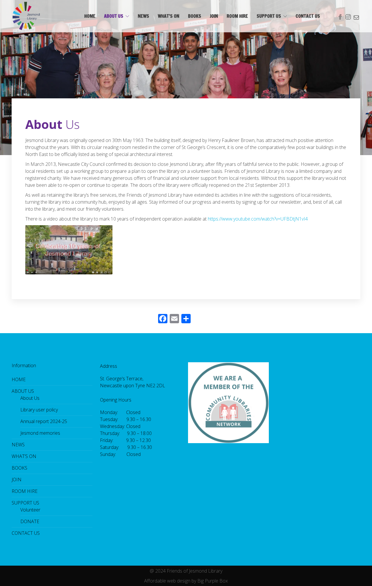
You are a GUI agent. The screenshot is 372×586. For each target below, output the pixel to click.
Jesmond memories (40, 433)
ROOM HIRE (237, 16)
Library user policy (39, 409)
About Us (30, 398)
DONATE (29, 521)
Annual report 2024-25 (43, 421)
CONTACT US (308, 16)
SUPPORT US (269, 16)
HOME (89, 16)
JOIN (214, 16)
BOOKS (194, 16)
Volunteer (30, 510)
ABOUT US (113, 16)
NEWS (143, 16)
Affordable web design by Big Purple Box (186, 581)
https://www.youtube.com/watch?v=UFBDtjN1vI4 (258, 219)
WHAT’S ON (168, 16)
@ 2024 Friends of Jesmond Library (186, 571)
